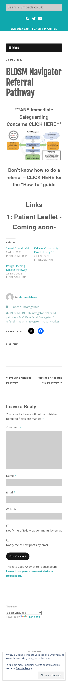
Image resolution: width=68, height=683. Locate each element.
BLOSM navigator (33, 313)
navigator (46, 317)
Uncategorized (30, 307)
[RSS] (27, 18)
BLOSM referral (28, 317)
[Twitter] (33, 18)
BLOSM (14, 307)
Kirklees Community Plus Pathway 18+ (46, 250)
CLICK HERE (42, 124)
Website (11, 509)
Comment (13, 427)
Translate (33, 616)
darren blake (28, 297)
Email (10, 492)
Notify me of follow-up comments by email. (34, 530)
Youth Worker (50, 321)
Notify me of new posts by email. (27, 545)
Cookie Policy (24, 668)
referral (10, 321)
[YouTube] (40, 18)
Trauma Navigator (28, 321)
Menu (15, 47)
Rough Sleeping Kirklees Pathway (16, 267)
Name (11, 476)
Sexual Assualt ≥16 (17, 248)
